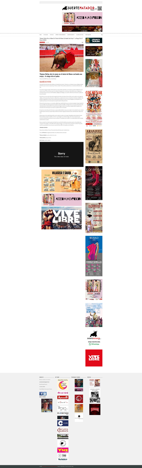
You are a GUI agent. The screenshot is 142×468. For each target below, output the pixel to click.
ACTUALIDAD (46, 34)
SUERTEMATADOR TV (70, 34)
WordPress (63, 466)
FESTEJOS (52, 34)
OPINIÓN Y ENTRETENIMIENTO (60, 34)
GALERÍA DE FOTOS (45, 81)
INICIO (41, 34)
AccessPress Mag (70, 466)
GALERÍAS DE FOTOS (79, 34)
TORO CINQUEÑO (88, 34)
